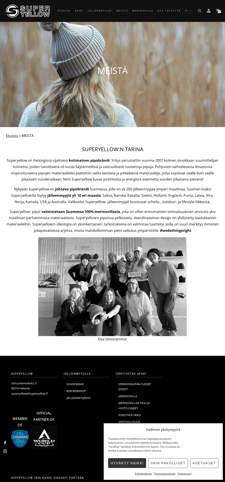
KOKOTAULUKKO (129, 415)
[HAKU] (199, 11)
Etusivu (12, 135)
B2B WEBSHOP (76, 391)
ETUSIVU (64, 10)
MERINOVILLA (142, 10)
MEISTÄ (122, 10)
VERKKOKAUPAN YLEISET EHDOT (134, 386)
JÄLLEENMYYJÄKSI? (79, 398)
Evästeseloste (143, 473)
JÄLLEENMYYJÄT (100, 10)
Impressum (185, 473)
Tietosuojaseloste (165, 473)
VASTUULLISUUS (129, 422)
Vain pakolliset (168, 463)
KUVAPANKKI (75, 384)
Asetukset (204, 463)
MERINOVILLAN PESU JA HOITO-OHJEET (134, 405)
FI (186, 10)
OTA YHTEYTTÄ (169, 10)
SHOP (79, 10)
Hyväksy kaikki (127, 463)
